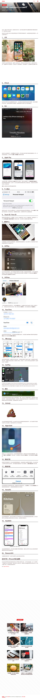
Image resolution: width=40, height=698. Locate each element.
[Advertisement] (20, 21)
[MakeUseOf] (10, 1)
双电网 (8, 696)
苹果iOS (4, 5)
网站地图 (23, 696)
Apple (4, 566)
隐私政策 (3, 697)
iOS (6, 566)
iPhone (8, 566)
